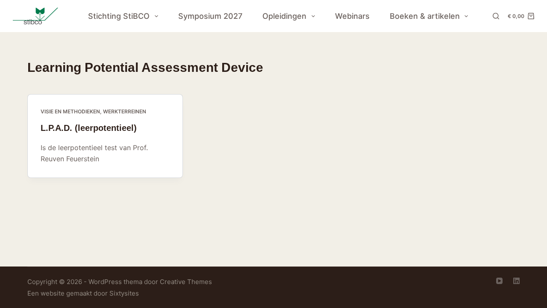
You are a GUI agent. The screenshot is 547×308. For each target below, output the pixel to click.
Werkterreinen (124, 111)
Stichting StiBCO (119, 16)
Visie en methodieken (70, 111)
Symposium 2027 (210, 16)
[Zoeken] (496, 16)
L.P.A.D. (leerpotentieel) (89, 128)
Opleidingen (284, 16)
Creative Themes (186, 282)
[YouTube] (499, 281)
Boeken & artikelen (425, 16)
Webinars (352, 16)
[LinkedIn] (516, 281)
